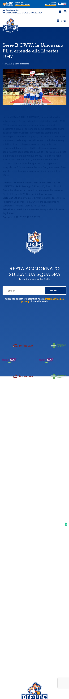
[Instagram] (65, 11)
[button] (61, 21)
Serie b (50, 4)
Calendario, (22, 4)
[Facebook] (60, 11)
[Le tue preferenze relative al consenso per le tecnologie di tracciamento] (66, 524)
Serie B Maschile (22, 63)
